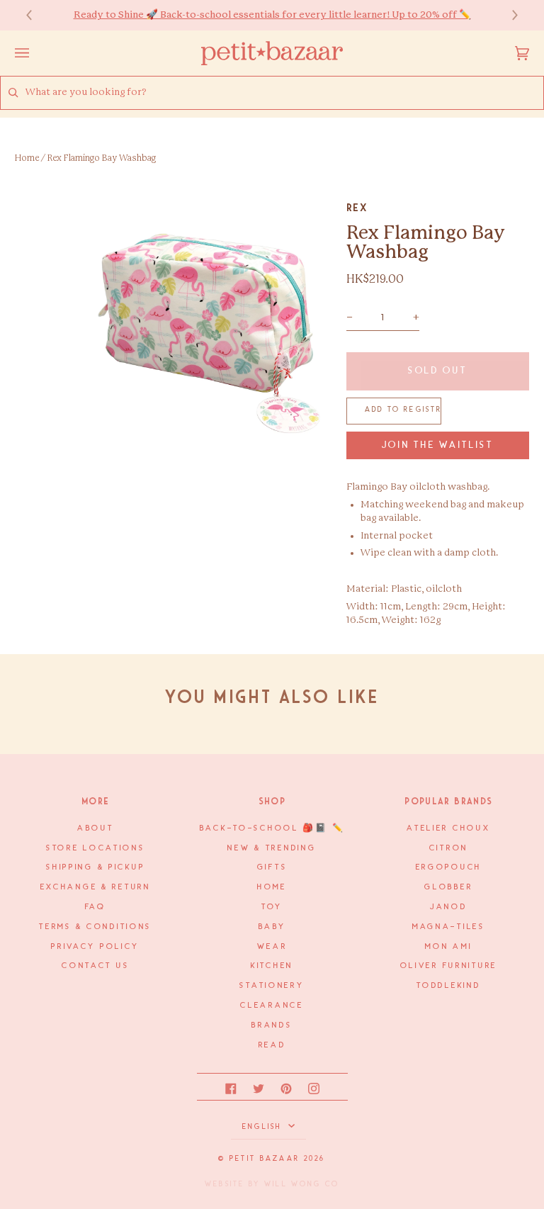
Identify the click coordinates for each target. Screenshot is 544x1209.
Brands (271, 1025)
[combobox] (284, 92)
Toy (272, 907)
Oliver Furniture (448, 966)
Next (508, 15)
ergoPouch (449, 867)
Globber (448, 887)
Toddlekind (448, 986)
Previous (36, 15)
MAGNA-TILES (448, 927)
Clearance (271, 1005)
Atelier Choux (448, 828)
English (263, 1127)
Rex (357, 207)
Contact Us (95, 966)
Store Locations (95, 848)
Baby (272, 927)
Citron (448, 848)
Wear (272, 947)
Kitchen (272, 966)
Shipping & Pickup (95, 867)
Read (272, 1045)
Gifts (272, 867)
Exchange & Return (95, 887)
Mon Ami (448, 947)
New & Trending (271, 848)
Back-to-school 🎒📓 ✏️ (272, 828)
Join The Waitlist (438, 445)
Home (27, 158)
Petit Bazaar (265, 1158)
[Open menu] (36, 53)
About (95, 828)
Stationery (271, 986)
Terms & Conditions (95, 927)
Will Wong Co (301, 1184)
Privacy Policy (95, 947)
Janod (449, 907)
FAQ (95, 907)
